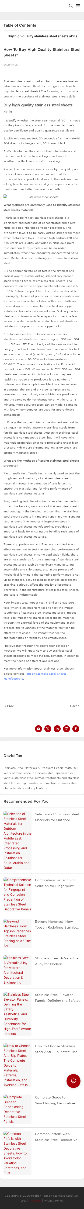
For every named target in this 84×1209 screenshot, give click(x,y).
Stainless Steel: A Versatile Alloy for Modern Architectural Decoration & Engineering (57, 961)
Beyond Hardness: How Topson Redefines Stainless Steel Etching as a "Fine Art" (57, 925)
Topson (30, 673)
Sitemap (35, 1200)
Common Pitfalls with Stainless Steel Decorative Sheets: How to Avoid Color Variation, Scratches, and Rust (57, 1137)
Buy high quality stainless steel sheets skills (42, 36)
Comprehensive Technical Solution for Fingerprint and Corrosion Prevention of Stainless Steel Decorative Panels (56, 883)
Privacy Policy (53, 1200)
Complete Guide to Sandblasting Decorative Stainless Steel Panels (55, 1100)
